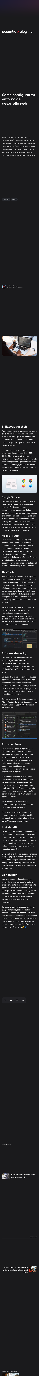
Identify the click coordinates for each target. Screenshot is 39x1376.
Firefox (17, 540)
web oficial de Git (14, 854)
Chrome (5, 501)
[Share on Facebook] (11, 1000)
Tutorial (14, 199)
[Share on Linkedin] (17, 1000)
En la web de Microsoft (12, 812)
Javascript (6, 199)
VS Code (24, 705)
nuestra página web (13, 927)
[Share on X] (5, 1000)
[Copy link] (23, 1000)
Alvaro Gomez (13, 286)
